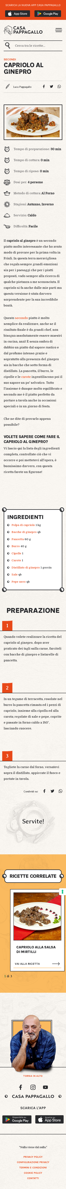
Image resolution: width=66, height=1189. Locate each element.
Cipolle (16, 553)
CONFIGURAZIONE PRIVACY (33, 1162)
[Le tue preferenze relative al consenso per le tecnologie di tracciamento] (62, 891)
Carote (16, 560)
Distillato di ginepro (26, 567)
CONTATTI (33, 1178)
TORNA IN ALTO (33, 1076)
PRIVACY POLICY (33, 1156)
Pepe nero (19, 581)
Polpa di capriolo (23, 525)
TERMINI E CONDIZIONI (33, 1167)
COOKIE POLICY (33, 1172)
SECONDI (10, 59)
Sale (15, 574)
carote (26, 377)
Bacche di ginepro (24, 532)
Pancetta (18, 539)
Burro (16, 546)
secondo (21, 318)
